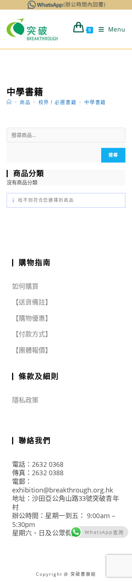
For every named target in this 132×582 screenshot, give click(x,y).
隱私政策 (25, 400)
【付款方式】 (32, 334)
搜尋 (113, 155)
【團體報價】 (32, 350)
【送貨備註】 (32, 302)
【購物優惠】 (32, 318)
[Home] (9, 102)
